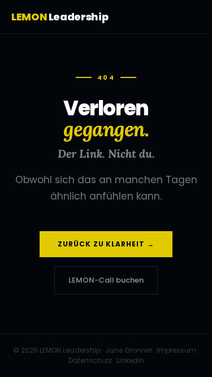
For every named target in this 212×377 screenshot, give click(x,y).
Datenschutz (90, 360)
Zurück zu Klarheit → (106, 244)
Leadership (59, 17)
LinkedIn (130, 360)
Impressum (176, 350)
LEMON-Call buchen (106, 280)
